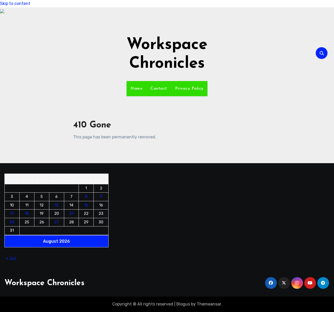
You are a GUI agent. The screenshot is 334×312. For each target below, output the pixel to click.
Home (136, 89)
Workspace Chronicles (44, 283)
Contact (158, 89)
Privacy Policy (189, 89)
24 (12, 222)
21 (71, 213)
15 (86, 205)
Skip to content (15, 3)
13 (56, 205)
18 (27, 213)
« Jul (11, 258)
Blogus (183, 304)
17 (12, 213)
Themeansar (209, 304)
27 (56, 222)
